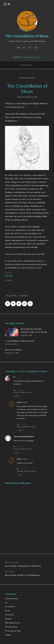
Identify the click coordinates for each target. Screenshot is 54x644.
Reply (17, 396)
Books (7, 611)
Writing (8, 635)
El (14, 377)
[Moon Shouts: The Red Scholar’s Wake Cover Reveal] (11, 332)
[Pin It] (24, 303)
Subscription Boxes (12, 623)
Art (6, 602)
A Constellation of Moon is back (19, 341)
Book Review (10, 607)
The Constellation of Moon (27, 36)
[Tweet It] (13, 303)
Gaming (8, 619)
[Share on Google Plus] (18, 303)
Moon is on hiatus (13, 349)
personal (23, 295)
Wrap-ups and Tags (13, 631)
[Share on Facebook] (7, 303)
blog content (11, 295)
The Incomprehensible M (23, 437)
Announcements (27, 78)
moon (19, 402)
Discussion (9, 615)
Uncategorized (11, 627)
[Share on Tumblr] (30, 303)
